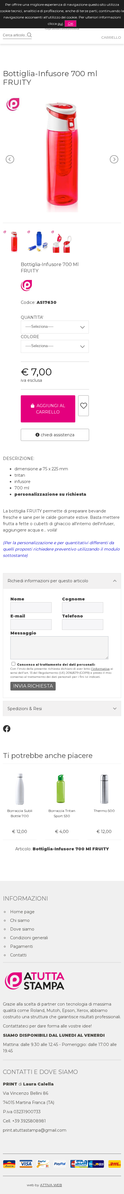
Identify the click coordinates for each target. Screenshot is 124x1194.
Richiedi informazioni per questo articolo (47, 580)
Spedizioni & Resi (24, 708)
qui (60, 23)
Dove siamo (22, 929)
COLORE (30, 336)
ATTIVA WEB (51, 1185)
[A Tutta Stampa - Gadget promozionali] (62, 40)
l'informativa (100, 669)
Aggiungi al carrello (49, 409)
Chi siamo (20, 920)
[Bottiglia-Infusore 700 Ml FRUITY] (62, 211)
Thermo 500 (104, 811)
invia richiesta (33, 686)
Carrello (111, 37)
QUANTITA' (32, 317)
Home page (22, 911)
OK (70, 23)
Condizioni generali (29, 937)
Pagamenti (21, 946)
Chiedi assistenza (57, 434)
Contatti (18, 955)
